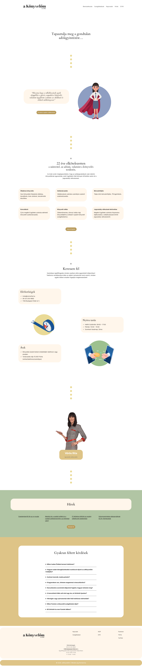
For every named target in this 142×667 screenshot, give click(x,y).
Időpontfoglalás (71, 229)
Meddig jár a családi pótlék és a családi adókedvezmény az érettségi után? (57, 519)
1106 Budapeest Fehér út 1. (71, 649)
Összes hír (71, 527)
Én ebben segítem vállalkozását (46, 112)
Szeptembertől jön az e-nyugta (28, 516)
